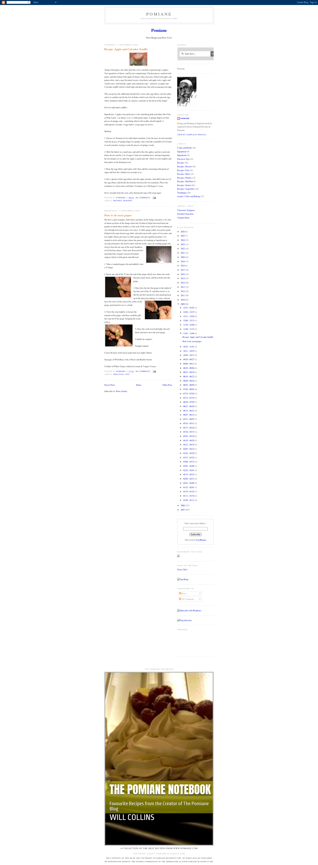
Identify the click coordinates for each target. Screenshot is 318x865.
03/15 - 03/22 (189, 457)
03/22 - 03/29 (189, 453)
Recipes (180, 162)
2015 (183, 278)
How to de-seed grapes (118, 215)
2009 (183, 303)
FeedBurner (201, 539)
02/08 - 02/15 (189, 478)
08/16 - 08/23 (189, 376)
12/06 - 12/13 (189, 320)
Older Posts (167, 384)
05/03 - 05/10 (189, 436)
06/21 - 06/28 (189, 406)
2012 (183, 291)
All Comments (187, 598)
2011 (183, 295)
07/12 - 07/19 (189, 397)
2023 (183, 244)
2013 (183, 286)
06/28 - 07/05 (189, 401)
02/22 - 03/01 (189, 470)
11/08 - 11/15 (189, 329)
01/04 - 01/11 (189, 500)
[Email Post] (154, 198)
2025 (183, 235)
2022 (183, 248)
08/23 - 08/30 (189, 372)
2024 (183, 240)
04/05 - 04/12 (189, 448)
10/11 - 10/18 (189, 350)
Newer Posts (109, 384)
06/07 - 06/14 (189, 414)
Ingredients (182, 155)
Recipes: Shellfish (185, 181)
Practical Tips (121, 374)
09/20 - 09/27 (189, 359)
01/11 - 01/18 (189, 495)
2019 (183, 261)
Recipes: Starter (184, 185)
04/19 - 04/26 (189, 440)
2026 (183, 231)
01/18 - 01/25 (189, 491)
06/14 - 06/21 (189, 410)
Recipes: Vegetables (186, 188)
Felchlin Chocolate (185, 213)
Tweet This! (182, 569)
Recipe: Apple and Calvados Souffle (126, 49)
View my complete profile (191, 135)
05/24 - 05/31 (189, 423)
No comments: (143, 198)
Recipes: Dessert (122, 201)
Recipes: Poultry (184, 177)
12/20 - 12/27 (189, 311)
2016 (183, 274)
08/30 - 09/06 (189, 367)
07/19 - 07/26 (189, 393)
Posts (183, 593)
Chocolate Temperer (186, 210)
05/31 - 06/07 (189, 419)
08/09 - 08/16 (189, 380)
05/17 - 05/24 (189, 427)
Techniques (182, 192)
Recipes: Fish (183, 170)
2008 (183, 505)
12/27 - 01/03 (189, 307)
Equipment (181, 151)
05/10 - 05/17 (189, 431)
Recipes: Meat (183, 173)
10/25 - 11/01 (189, 346)
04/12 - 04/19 (189, 444)
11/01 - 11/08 (189, 333)
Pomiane (159, 14)
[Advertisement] (187, 642)
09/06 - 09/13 (189, 363)
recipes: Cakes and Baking (188, 196)
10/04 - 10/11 (189, 355)
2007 (183, 509)
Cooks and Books (184, 147)
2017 (183, 269)
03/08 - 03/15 (189, 461)
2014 (183, 282)
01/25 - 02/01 (189, 487)
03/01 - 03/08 (189, 465)
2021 (183, 252)
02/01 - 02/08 (189, 482)
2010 (183, 299)
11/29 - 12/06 (189, 324)
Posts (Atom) (121, 391)
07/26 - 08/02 (189, 389)
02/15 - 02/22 (189, 474)
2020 (183, 257)
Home (138, 384)
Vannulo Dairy (183, 217)
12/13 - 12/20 (189, 316)
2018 (183, 265)
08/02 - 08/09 (189, 384)
